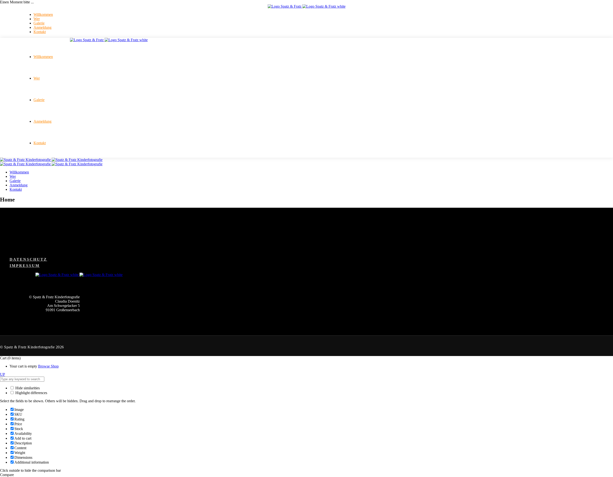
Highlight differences (30, 393)
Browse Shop (48, 366)
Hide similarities (27, 388)
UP (2, 374)
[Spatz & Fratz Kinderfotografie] (51, 160)
